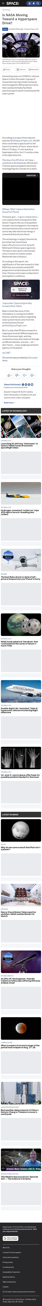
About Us (6, 1247)
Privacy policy (8, 1262)
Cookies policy (8, 1267)
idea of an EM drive (15, 160)
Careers (6, 1287)
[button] (38, 3)
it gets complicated (27, 217)
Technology (6, 10)
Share (8, 69)
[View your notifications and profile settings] (34, 3)
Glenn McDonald (17, 29)
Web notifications (9, 1282)
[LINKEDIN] (26, 384)
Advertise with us (9, 1277)
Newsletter (35, 69)
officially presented (17, 245)
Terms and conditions (11, 1257)
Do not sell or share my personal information (19, 1292)
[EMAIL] (32, 384)
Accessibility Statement (11, 1272)
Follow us (22, 69)
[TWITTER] (23, 384)
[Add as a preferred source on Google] (10, 1238)
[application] (21, 188)
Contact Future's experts (12, 1252)
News (5, 29)
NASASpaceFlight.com (21, 140)
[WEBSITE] (29, 384)
